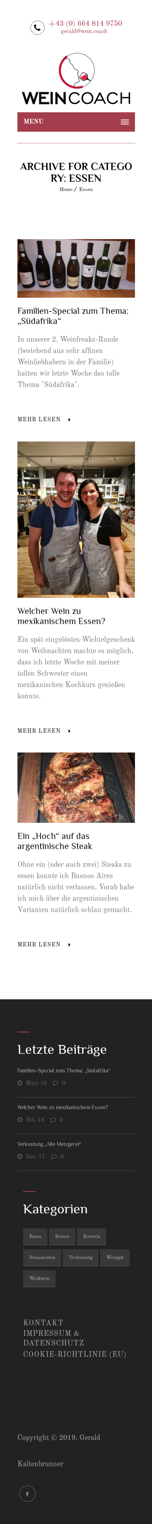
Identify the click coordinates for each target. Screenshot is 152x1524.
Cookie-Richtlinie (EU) (75, 1354)
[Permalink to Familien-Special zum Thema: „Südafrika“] (76, 295)
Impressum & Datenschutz (53, 1338)
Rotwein (91, 1236)
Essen (86, 189)
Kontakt (43, 1323)
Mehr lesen (39, 420)
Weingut (115, 1257)
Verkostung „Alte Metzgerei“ (49, 1144)
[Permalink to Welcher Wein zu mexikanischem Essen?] (76, 595)
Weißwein (39, 1278)
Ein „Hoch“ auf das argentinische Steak (54, 841)
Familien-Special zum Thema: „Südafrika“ (64, 1071)
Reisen (62, 1236)
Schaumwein (42, 1257)
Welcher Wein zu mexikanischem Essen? (61, 616)
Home (66, 189)
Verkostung (80, 1257)
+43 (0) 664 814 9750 (85, 27)
